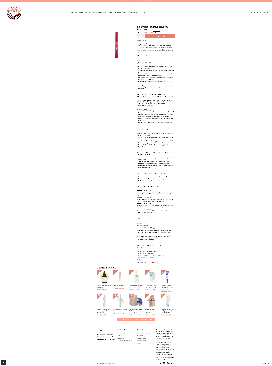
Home (72, 12)
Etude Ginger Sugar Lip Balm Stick (147, 251)
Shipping (119, 332)
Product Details (142, 40)
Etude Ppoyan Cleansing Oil (145, 253)
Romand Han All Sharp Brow (146, 257)
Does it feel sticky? (142, 224)
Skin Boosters (93, 12)
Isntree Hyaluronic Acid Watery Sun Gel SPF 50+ (151, 255)
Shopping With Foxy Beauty (125, 340)
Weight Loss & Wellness (81, 12)
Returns (119, 335)
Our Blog (143, 12)
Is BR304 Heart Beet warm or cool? (146, 222)
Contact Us (120, 338)
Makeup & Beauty (122, 12)
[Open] (3, 362)
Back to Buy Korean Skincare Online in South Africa (137, 319)
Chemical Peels (102, 12)
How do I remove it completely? (146, 227)
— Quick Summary (143, 61)
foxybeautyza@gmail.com (263, 0)
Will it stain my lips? (142, 225)
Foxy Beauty (103, 330)
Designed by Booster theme (112, 363)
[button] (267, 363)
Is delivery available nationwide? (146, 229)
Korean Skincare (111, 12)
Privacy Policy (121, 333)
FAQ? (118, 337)
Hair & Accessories (133, 12)
